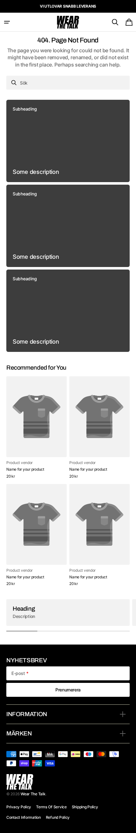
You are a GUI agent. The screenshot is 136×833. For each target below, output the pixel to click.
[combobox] (68, 83)
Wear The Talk (33, 794)
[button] (7, 22)
